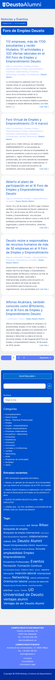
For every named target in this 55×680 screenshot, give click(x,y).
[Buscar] (49, 386)
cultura (7, 541)
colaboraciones (38, 536)
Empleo (8, 423)
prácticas (8, 590)
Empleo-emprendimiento (16, 428)
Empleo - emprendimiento (35, 198)
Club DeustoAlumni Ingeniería (15, 537)
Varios (8, 465)
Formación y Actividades (14, 24)
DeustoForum (42, 545)
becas (34, 525)
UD (31, 589)
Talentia (16, 590)
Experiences (10, 439)
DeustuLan (7, 549)
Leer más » (44, 106)
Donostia (40, 548)
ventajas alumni (15, 599)
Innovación (10, 445)
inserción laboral (25, 573)
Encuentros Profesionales (16, 562)
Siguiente (45, 357)
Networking (10, 454)
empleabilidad (12, 553)
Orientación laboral (15, 581)
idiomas (37, 570)
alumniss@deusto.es (28, 640)
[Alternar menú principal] (49, 4)
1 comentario (11, 319)
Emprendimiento (14, 557)
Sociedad (9, 462)
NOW (7, 456)
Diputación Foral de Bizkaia (23, 549)
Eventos (37, 561)
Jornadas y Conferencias (16, 448)
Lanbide (8, 451)
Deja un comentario (14, 66)
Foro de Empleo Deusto (11, 570)
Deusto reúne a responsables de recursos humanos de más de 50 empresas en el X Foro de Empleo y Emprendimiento (27, 246)
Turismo (24, 590)
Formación (10, 442)
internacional (44, 573)
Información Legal (27, 664)
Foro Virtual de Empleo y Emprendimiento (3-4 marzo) (27, 121)
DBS (14, 541)
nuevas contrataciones (39, 578)
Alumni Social (11, 417)
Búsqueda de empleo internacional (21, 532)
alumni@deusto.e (27, 654)
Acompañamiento (13, 414)
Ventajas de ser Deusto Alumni (23, 603)
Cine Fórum (45, 533)
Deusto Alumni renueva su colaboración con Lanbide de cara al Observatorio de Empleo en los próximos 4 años (27, 493)
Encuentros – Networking (16, 434)
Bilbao (43, 525)
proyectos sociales (35, 585)
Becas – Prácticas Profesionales (19, 420)
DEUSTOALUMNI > (27, 376)
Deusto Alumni (30, 541)
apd (28, 525)
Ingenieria (45, 570)
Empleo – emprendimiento (16, 425)
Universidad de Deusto (23, 594)
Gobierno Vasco (27, 570)
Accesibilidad (27, 661)
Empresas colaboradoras (16, 431)
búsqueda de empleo (15, 528)
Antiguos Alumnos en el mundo (14, 525)
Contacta (28, 658)
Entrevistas (10, 437)
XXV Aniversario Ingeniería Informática (21, 478)
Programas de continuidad (16, 459)
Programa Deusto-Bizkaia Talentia (15, 585)
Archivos (7, 395)
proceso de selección (39, 581)
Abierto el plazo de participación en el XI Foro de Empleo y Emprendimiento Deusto (27, 187)
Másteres (7, 578)
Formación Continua (30, 565)
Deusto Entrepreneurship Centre (19, 545)
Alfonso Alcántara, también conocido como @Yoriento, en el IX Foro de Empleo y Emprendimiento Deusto (25, 308)
